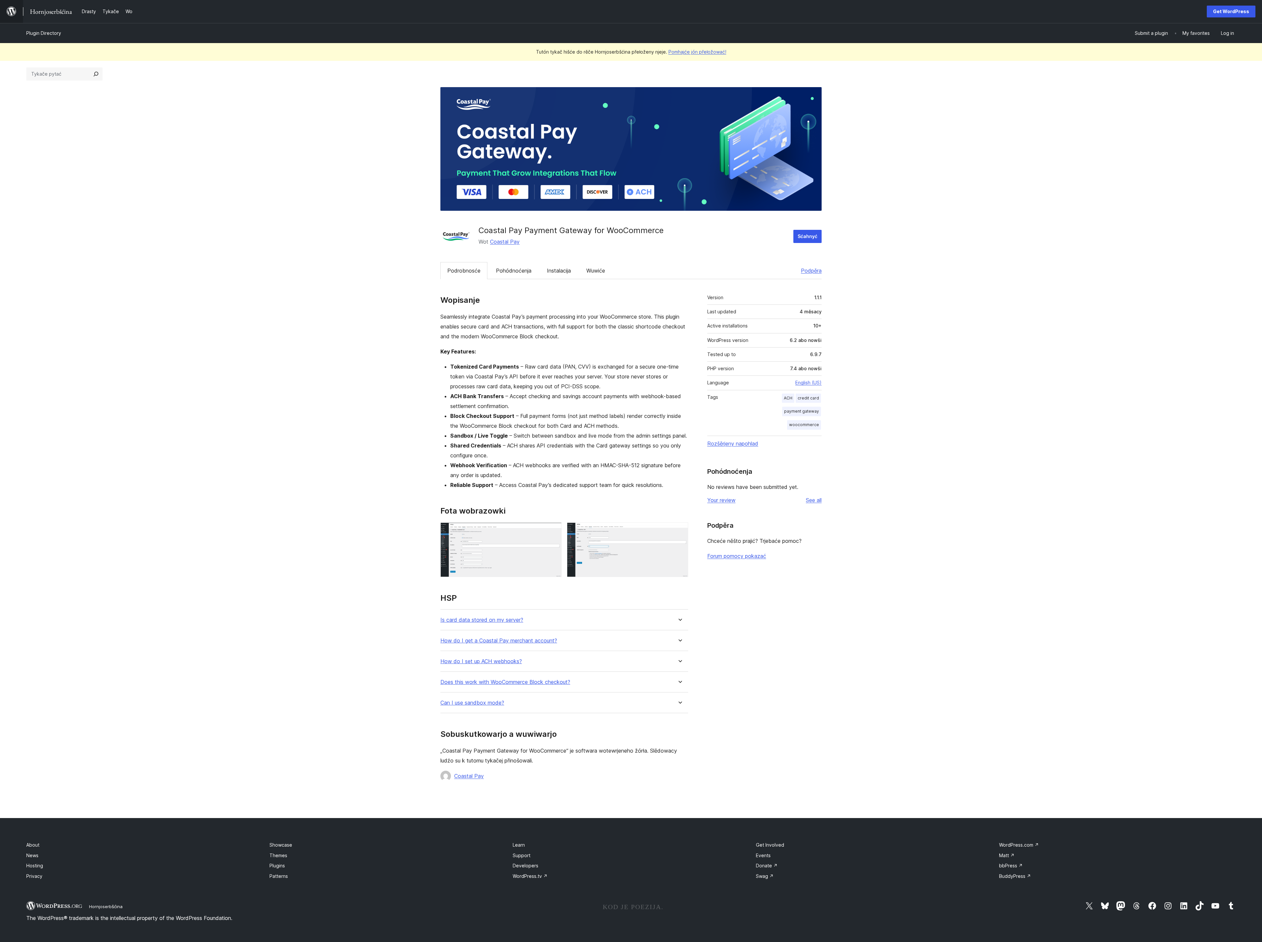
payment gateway (801, 411)
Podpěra (811, 270)
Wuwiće (595, 270)
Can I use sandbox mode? (472, 703)
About (32, 845)
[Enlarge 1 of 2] (552, 531)
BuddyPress (1015, 876)
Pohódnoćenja (513, 270)
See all (814, 500)
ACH (788, 398)
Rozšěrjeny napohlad (732, 443)
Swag (765, 876)
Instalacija (559, 270)
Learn (519, 845)
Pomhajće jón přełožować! (697, 52)
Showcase (280, 845)
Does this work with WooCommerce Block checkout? (505, 682)
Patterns (278, 876)
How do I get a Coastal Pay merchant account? (498, 641)
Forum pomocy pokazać (736, 556)
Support (521, 855)
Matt (1007, 855)
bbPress (1011, 865)
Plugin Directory (43, 33)
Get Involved (770, 845)
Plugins (277, 865)
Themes (278, 855)
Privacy (34, 876)
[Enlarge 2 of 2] (679, 531)
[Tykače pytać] (96, 74)
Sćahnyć (807, 236)
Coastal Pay (505, 241)
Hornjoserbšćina (106, 906)
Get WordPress (1231, 11)
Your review (721, 500)
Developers (525, 865)
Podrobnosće (463, 270)
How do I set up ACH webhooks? (481, 661)
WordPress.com (1019, 845)
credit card (808, 398)
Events (763, 855)
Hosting (34, 865)
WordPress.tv (530, 876)
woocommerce (804, 424)
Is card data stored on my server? (481, 620)
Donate (767, 865)
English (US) (808, 382)
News (32, 855)
